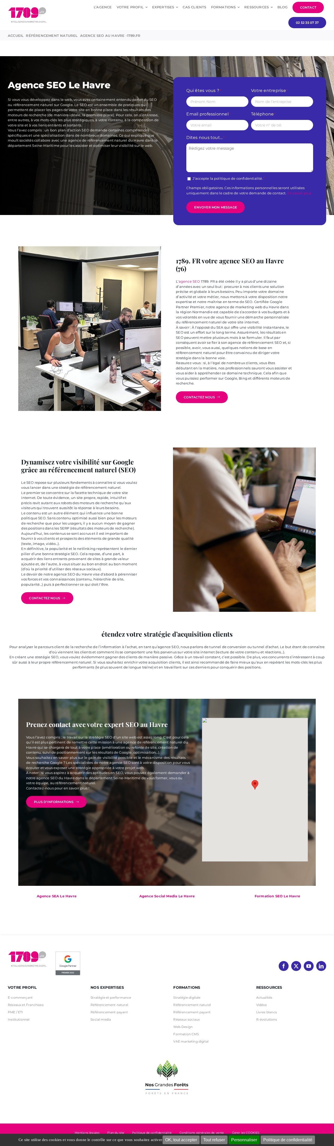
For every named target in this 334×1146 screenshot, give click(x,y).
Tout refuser (214, 1140)
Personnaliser (244, 1140)
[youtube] (309, 966)
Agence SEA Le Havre (56, 896)
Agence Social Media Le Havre (167, 896)
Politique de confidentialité (287, 1140)
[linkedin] (321, 966)
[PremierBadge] (68, 952)
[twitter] (296, 966)
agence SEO (189, 281)
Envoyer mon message (215, 207)
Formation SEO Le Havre (277, 896)
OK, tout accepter (181, 1140)
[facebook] (284, 966)
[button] (255, 785)
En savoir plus (299, 193)
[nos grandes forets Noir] (167, 1057)
